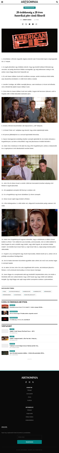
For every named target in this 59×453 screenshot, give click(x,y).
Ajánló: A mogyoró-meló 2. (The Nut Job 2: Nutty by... (23, 338)
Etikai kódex (29, 417)
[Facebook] (22, 24)
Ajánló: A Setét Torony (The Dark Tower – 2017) (22, 331)
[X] (26, 24)
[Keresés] (56, 2)
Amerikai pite (37, 291)
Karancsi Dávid (15, 347)
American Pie (27, 291)
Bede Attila (14, 340)
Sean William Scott (30, 294)
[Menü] (3, 2)
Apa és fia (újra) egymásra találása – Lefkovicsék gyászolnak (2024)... (27, 353)
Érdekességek (29, 7)
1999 (5, 291)
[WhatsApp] (29, 24)
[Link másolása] (36, 24)
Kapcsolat (30, 413)
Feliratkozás (29, 442)
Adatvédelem (30, 420)
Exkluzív (12, 305)
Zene (29, 397)
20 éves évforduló (15, 291)
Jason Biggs (18, 294)
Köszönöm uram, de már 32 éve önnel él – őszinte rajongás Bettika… (26, 307)
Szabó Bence (15, 354)
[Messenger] (32, 24)
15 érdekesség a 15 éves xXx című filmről (20, 319)
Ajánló (12, 329)
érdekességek (7, 294)
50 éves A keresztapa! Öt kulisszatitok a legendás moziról (23, 313)
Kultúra (29, 400)
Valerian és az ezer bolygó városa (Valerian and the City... (24, 345)
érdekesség (48, 291)
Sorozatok (29, 393)
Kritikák (12, 343)
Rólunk (29, 410)
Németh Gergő (27, 19)
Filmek (30, 390)
